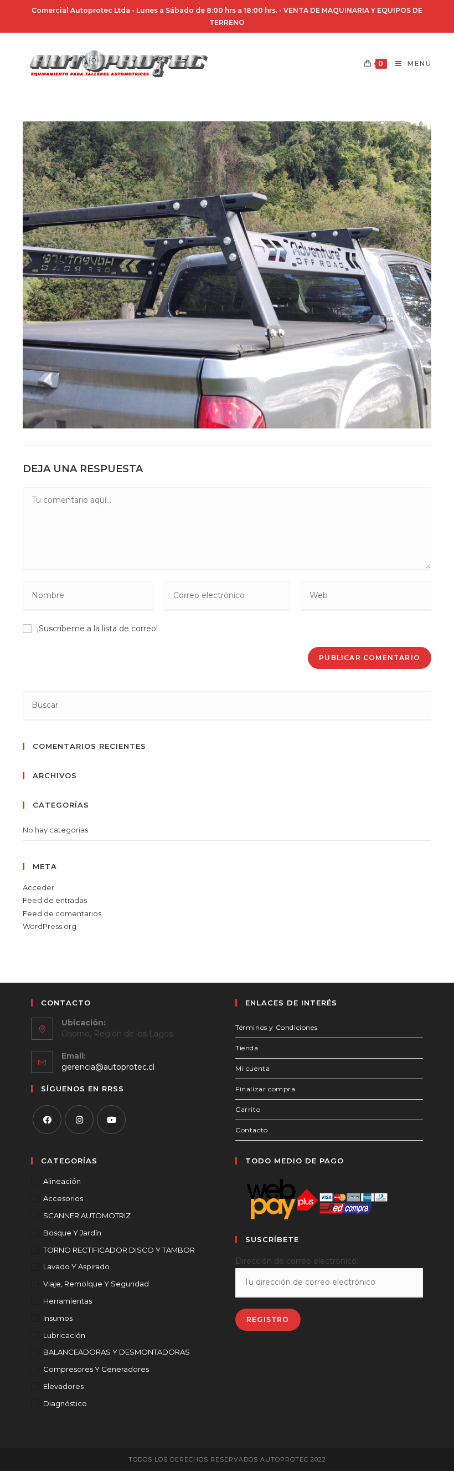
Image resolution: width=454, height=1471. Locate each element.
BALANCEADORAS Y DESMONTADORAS (116, 1351)
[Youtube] (111, 1119)
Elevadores (63, 1386)
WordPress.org (49, 926)
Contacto (251, 1130)
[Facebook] (47, 1119)
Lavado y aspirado (76, 1266)
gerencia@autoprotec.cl (107, 1067)
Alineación (62, 1181)
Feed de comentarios (62, 913)
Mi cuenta (252, 1068)
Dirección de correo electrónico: (296, 1261)
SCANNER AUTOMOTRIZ (87, 1215)
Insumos (58, 1318)
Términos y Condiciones (276, 1027)
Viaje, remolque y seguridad (96, 1283)
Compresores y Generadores (96, 1369)
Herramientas (67, 1300)
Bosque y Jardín (72, 1232)
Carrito (247, 1109)
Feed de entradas (55, 900)
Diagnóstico (65, 1403)
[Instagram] (79, 1119)
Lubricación (64, 1335)
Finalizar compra (265, 1089)
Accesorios (63, 1198)
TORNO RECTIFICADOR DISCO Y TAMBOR (119, 1249)
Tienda (247, 1048)
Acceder (38, 887)
